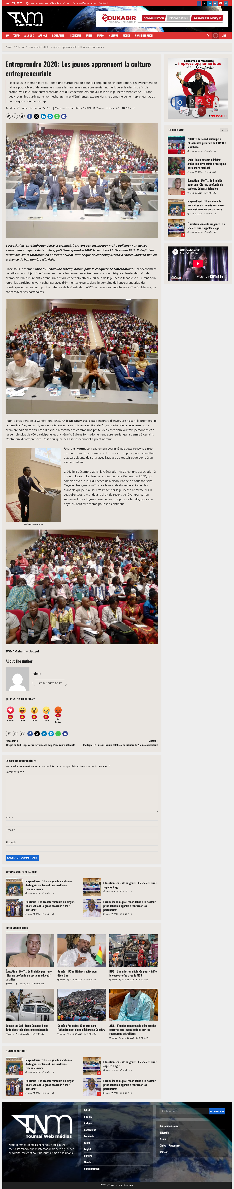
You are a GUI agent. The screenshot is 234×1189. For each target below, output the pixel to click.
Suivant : (120, 743)
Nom (10, 817)
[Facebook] (199, 3)
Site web (11, 842)
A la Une (29, 35)
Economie (75, 35)
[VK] (215, 3)
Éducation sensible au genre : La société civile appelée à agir (92, 887)
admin (12, 108)
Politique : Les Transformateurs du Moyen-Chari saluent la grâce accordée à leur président (14, 908)
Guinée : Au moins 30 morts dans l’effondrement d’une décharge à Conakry (81, 1027)
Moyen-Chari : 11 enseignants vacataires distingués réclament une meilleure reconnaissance (14, 887)
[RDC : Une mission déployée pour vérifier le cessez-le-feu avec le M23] (133, 950)
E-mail (10, 830)
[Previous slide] (222, 130)
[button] (7, 35)
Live (224, 35)
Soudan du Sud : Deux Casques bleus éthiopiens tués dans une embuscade (27, 1027)
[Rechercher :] (184, 1111)
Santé (89, 35)
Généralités (59, 35)
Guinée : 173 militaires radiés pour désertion (77, 973)
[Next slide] (226, 130)
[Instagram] (226, 3)
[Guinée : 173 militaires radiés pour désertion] (81, 950)
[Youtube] (220, 3)
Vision (66, 3)
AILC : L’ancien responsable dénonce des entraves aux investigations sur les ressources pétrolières (132, 1029)
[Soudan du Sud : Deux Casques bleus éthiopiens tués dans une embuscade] (30, 1005)
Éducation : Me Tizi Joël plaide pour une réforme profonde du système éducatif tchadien (29, 975)
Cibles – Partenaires (84, 3)
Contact (103, 3)
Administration (144, 35)
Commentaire (15, 772)
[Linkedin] (209, 3)
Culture (113, 35)
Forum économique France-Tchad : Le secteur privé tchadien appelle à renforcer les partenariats (92, 908)
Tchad (16, 35)
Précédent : (40, 743)
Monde (126, 35)
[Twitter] (204, 3)
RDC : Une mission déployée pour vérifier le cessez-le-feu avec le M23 (133, 973)
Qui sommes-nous (37, 3)
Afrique (42, 35)
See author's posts (50, 683)
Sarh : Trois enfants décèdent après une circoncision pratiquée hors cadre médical (176, 145)
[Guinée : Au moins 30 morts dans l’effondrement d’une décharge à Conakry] (81, 1005)
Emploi (100, 35)
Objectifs (55, 3)
